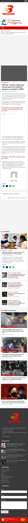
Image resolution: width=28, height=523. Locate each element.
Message (3, 500)
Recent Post (5, 441)
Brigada (11, 255)
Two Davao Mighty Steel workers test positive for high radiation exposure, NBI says (16, 276)
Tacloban (11, 398)
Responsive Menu (25, 1)
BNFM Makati (14, 91)
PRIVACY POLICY (4, 478)
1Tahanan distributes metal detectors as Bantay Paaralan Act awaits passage (15, 444)
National (10, 250)
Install (22, 519)
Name (3, 489)
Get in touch (4, 511)
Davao (9, 282)
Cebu (9, 300)
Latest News (5, 231)
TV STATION (4, 471)
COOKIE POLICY (4, 480)
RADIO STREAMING (5, 470)
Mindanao (19, 282)
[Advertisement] (14, 52)
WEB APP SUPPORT (5, 482)
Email (2, 495)
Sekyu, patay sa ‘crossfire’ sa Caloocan (16, 197)
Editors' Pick (5, 82)
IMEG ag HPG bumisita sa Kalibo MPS (11, 193)
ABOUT (2, 473)
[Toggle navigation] (2, 27)
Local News (13, 282)
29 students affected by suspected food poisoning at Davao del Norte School (15, 285)
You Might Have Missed (9, 310)
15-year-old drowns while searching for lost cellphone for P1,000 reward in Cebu (16, 303)
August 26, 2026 (5, 255)
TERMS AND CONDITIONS (6, 477)
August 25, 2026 (11, 296)
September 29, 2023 (6, 91)
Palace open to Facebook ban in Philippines (16, 460)
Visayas (17, 300)
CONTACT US (4, 475)
